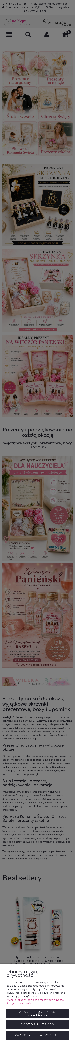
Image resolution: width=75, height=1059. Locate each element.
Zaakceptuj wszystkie (37, 1035)
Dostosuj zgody (37, 1024)
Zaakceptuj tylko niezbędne (37, 1013)
